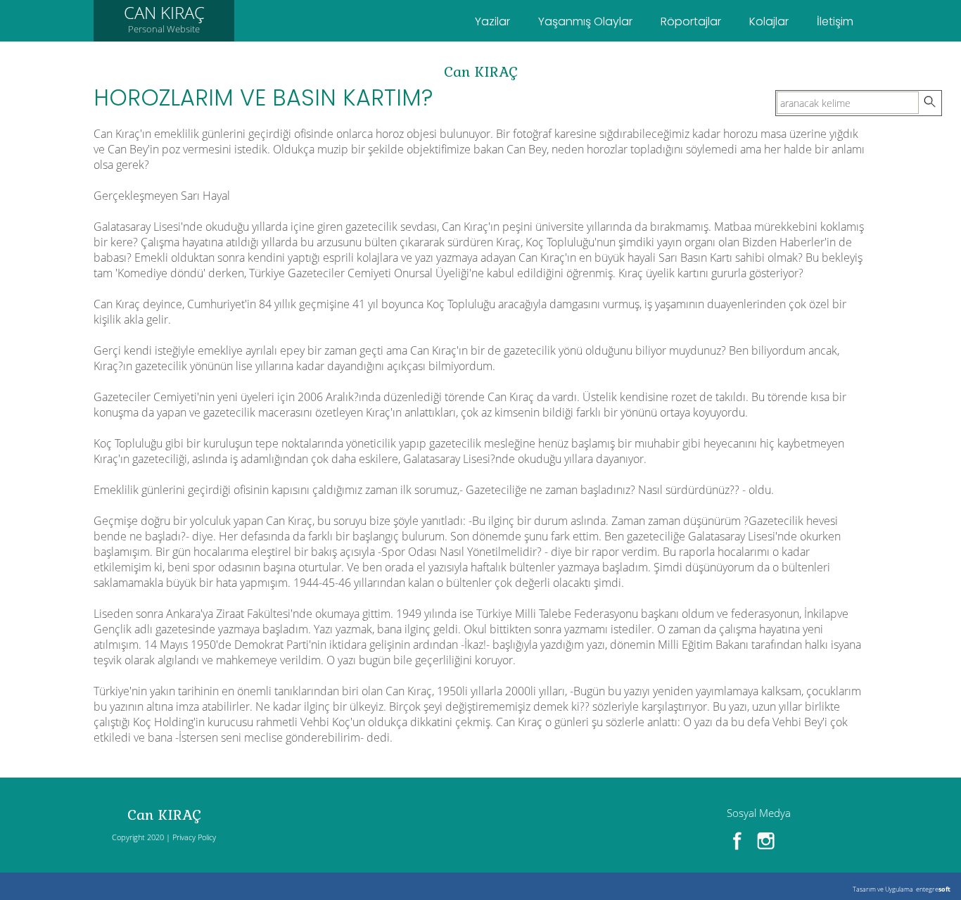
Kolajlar (769, 21)
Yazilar (492, 21)
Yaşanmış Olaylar (585, 21)
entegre (933, 889)
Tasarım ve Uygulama (883, 889)
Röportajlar (691, 21)
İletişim (835, 21)
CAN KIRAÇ (164, 18)
